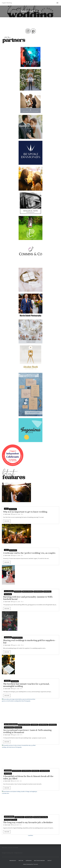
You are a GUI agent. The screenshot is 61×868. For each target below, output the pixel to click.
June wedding (34, 724)
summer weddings (9, 727)
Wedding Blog (13, 860)
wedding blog (13, 509)
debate (6, 550)
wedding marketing (17, 637)
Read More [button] (7, 521)
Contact (49, 860)
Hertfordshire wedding (24, 724)
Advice (6, 508)
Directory (21, 860)
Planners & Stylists (19, 817)
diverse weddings (9, 591)
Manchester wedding (27, 591)
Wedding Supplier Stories (10, 819)
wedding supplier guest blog (40, 817)
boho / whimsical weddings (11, 724)
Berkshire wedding (9, 816)
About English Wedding (39, 860)
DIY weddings (18, 591)
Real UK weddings (38, 591)
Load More (30, 835)
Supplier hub (28, 860)
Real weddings (47, 591)
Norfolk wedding (16, 770)
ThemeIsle (35, 864)
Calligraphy (7, 680)
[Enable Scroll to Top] (58, 865)
